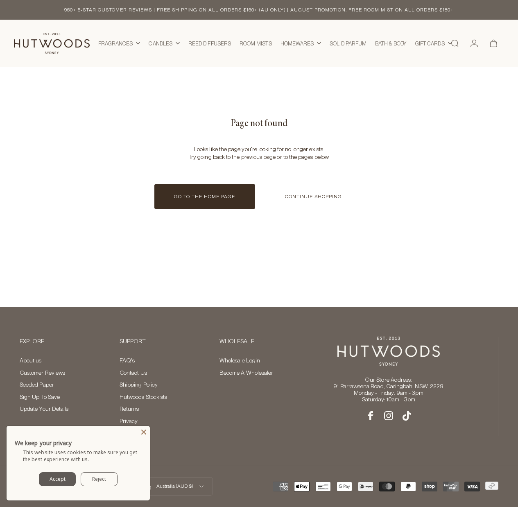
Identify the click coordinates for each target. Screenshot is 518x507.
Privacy (129, 421)
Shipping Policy (139, 384)
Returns (129, 408)
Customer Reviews (42, 372)
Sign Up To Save (40, 397)
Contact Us (133, 372)
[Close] (144, 432)
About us (31, 360)
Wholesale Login (239, 360)
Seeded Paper (37, 384)
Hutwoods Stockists (143, 397)
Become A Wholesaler (246, 372)
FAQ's (127, 360)
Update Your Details (44, 408)
